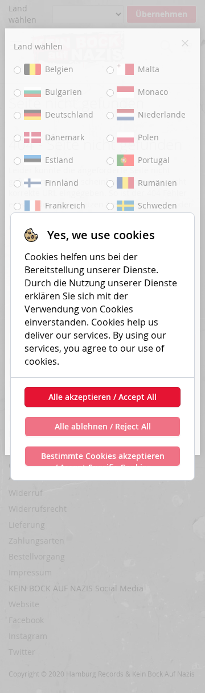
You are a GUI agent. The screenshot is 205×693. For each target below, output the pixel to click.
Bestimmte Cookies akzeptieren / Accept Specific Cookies (103, 458)
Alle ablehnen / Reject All (103, 426)
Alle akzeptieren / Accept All (102, 396)
